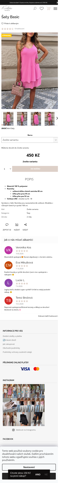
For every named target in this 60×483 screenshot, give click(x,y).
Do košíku (35, 169)
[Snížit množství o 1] (10, 169)
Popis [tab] (29, 179)
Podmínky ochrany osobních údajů (17, 352)
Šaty (28, 213)
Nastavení (29, 467)
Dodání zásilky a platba (12, 336)
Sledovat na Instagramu (26, 430)
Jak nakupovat (9, 344)
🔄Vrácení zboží (9, 340)
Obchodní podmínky (11, 348)
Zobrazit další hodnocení (47, 316)
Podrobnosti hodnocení (34, 29)
